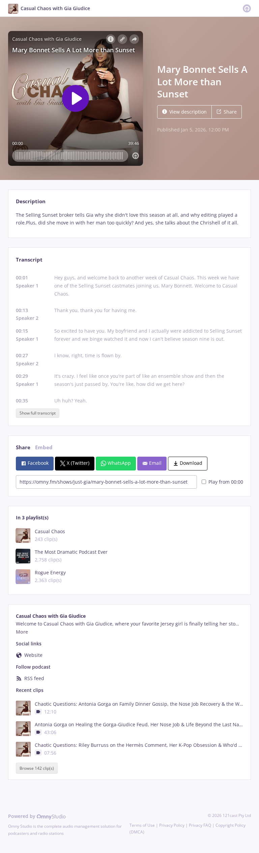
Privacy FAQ (200, 825)
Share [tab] (23, 447)
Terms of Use (142, 825)
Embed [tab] (44, 447)
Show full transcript (38, 413)
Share (230, 112)
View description (188, 112)
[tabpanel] (129, 219)
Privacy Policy (171, 825)
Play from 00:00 (225, 482)
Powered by (22, 816)
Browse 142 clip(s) (37, 768)
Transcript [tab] (29, 259)
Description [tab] (31, 201)
